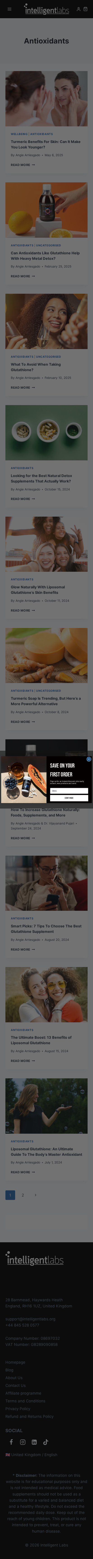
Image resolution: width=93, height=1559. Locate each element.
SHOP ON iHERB (68, 794)
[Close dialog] (87, 753)
